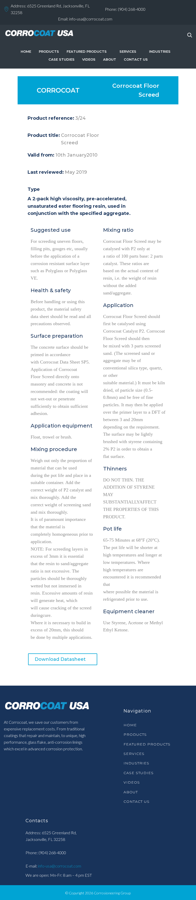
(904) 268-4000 (131, 9)
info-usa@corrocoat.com (90, 18)
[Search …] (189, 35)
